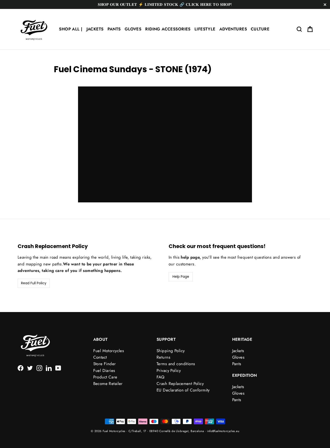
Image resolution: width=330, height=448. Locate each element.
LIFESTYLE (204, 29)
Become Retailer (108, 383)
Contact (100, 357)
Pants (236, 364)
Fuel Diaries (104, 370)
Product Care (105, 377)
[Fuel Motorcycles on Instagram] (39, 367)
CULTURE (260, 29)
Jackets (238, 351)
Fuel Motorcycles (108, 351)
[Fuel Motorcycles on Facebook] (20, 367)
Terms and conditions (176, 364)
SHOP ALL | (70, 29)
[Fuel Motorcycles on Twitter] (30, 367)
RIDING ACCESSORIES (168, 29)
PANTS (114, 29)
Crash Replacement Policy (180, 383)
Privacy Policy (169, 370)
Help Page (180, 276)
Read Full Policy (33, 283)
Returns (163, 357)
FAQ (160, 377)
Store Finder (104, 364)
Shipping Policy (171, 351)
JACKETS (95, 29)
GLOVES (133, 29)
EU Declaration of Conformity (183, 390)
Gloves (238, 357)
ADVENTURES (233, 29)
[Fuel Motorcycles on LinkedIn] (49, 367)
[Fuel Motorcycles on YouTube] (58, 367)
